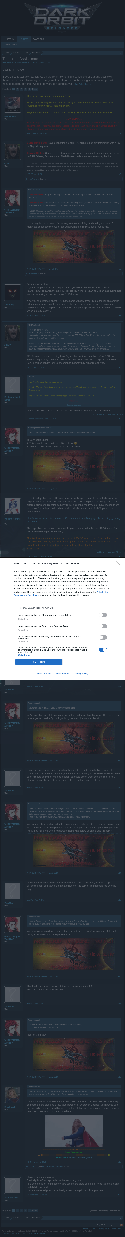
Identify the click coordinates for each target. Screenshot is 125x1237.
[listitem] (62, 608)
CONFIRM (39, 662)
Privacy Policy (81, 673)
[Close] (119, 564)
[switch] (103, 615)
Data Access (62, 673)
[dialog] (62, 618)
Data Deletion (44, 673)
